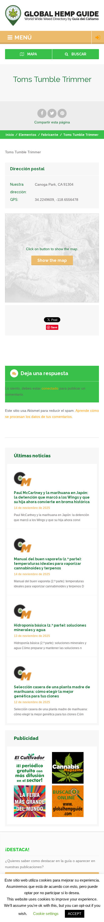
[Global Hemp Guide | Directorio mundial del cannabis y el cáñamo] (52, 15)
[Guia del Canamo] (71, 802)
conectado (50, 388)
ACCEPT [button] (74, 914)
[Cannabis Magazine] (71, 768)
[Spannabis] (33, 802)
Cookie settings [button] (46, 913)
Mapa (32, 54)
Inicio (10, 135)
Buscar (78, 54)
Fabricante (49, 135)
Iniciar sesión (98, 37)
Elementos (27, 135)
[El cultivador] (33, 768)
